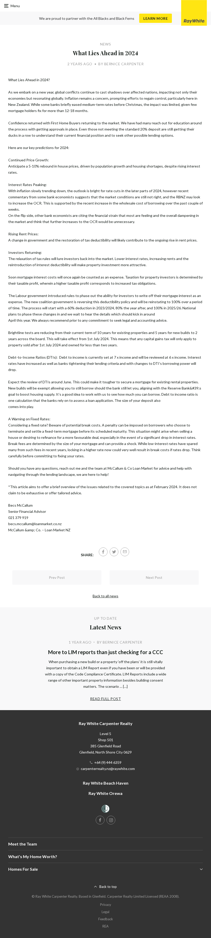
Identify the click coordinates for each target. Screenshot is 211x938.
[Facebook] (103, 551)
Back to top (108, 887)
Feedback (105, 919)
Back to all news (105, 596)
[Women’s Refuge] (105, 810)
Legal (105, 912)
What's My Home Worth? (32, 856)
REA (105, 926)
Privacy (105, 905)
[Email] (124, 551)
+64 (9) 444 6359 (107, 762)
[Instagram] (111, 820)
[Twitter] (114, 551)
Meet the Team (22, 843)
